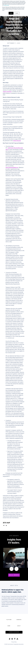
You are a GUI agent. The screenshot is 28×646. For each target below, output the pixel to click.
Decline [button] (16, 13)
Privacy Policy (6, 5)
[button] (12, 569)
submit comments (7, 91)
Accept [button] (11, 13)
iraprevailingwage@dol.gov (12, 167)
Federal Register (17, 140)
